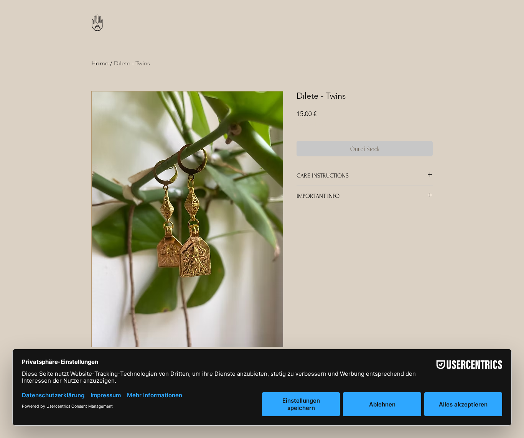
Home (100, 63)
